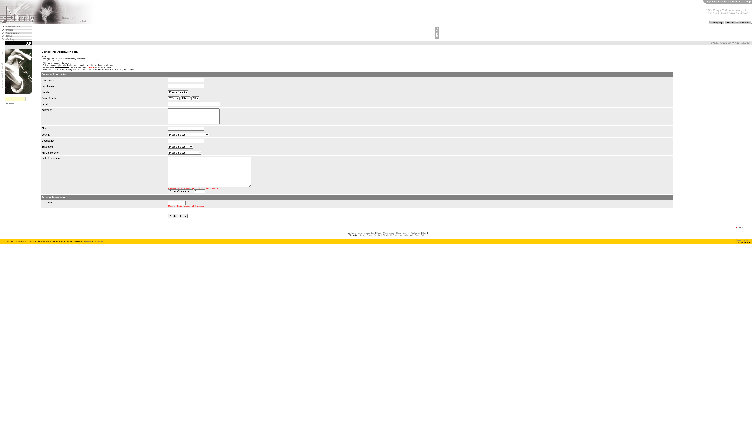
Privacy (88, 241)
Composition (388, 233)
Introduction (369, 233)
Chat (395, 235)
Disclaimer (98, 241)
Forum (369, 235)
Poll (422, 235)
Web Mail (387, 235)
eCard (416, 235)
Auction (377, 235)
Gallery (406, 233)
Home (359, 233)
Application (416, 233)
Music (378, 233)
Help (424, 233)
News (398, 233)
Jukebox (408, 235)
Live (400, 235)
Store (362, 235)
